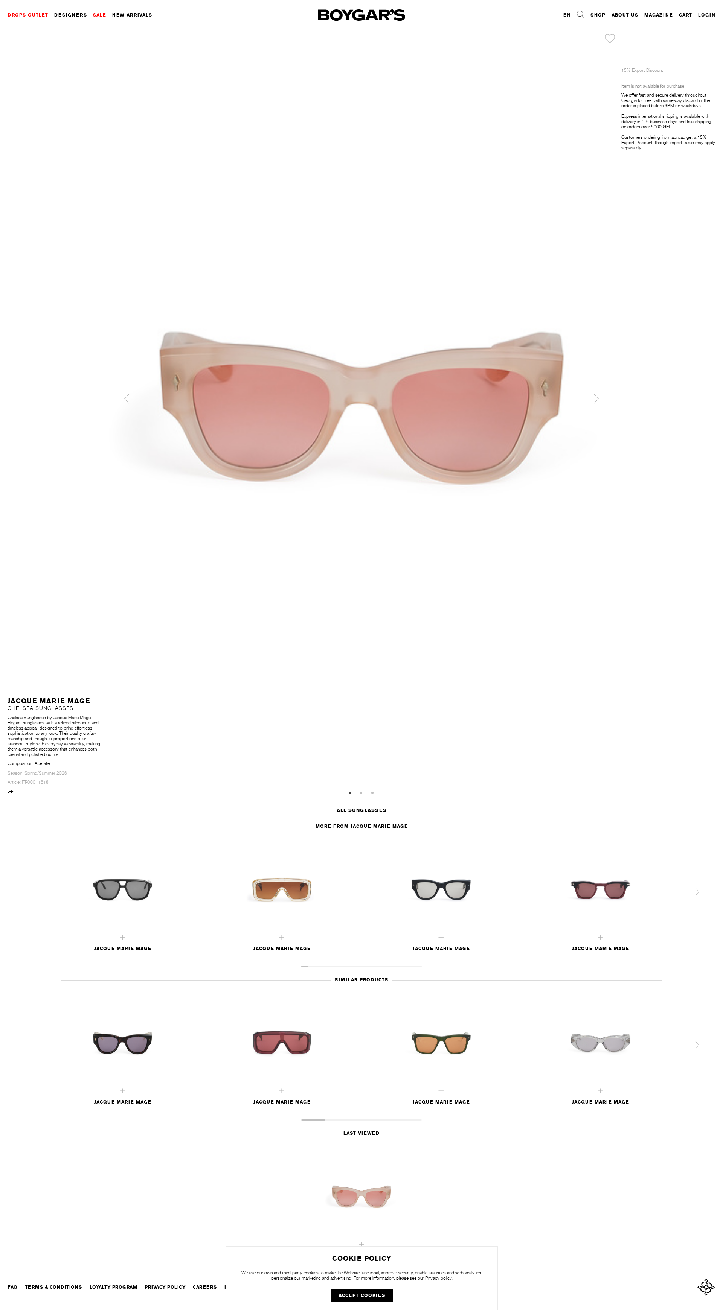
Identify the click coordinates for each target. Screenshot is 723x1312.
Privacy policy (438, 1278)
